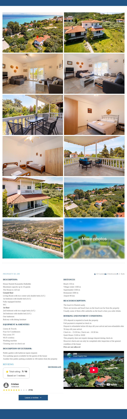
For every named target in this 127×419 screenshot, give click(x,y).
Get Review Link (54, 367)
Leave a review (31, 397)
